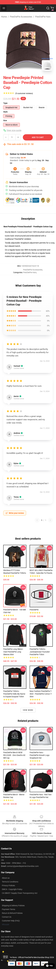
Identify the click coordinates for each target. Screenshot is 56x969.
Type (5, 103)
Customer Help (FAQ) (11, 921)
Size (5, 120)
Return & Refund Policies (12, 913)
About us (6, 878)
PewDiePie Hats (42, 16)
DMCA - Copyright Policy (12, 889)
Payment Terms (8, 909)
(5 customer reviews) (24, 93)
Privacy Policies (8, 885)
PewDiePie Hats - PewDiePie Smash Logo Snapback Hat (39, 755)
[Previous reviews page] (37, 520)
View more (28, 710)
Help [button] (51, 966)
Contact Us (6, 917)
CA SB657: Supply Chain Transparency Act (19, 893)
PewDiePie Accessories (21, 16)
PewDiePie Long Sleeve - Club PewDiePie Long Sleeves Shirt (13, 652)
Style (5, 112)
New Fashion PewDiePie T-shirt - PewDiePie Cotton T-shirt (41, 694)
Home (4, 16)
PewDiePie (34, 610)
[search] (47, 8)
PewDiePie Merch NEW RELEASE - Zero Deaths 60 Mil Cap (14, 755)
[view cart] (52, 8)
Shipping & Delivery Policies (13, 905)
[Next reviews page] (50, 520)
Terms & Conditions (10, 882)
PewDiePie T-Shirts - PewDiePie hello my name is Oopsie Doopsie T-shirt (14, 694)
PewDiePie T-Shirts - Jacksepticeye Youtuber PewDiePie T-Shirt (40, 652)
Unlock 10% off (5, 957)
